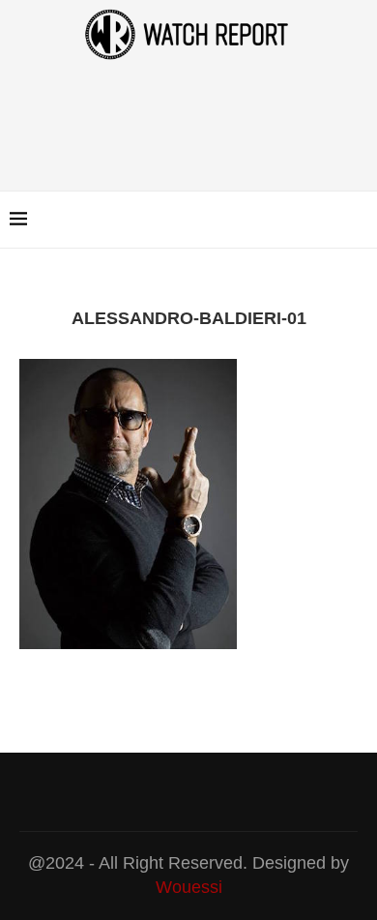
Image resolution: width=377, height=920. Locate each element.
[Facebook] (308, 220)
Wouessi (189, 887)
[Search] (357, 220)
